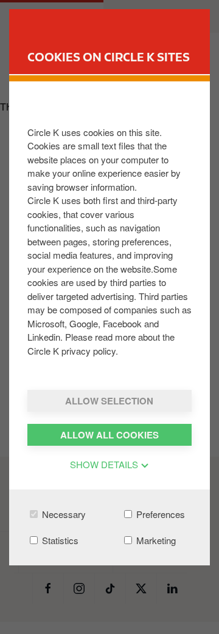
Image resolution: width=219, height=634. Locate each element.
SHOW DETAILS (105, 464)
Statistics (59, 540)
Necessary (63, 514)
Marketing (155, 540)
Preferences (159, 514)
